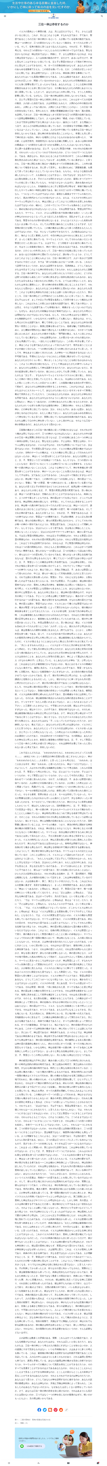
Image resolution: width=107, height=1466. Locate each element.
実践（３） (24, 1423)
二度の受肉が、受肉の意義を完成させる (35, 1420)
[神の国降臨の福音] (53, 16)
